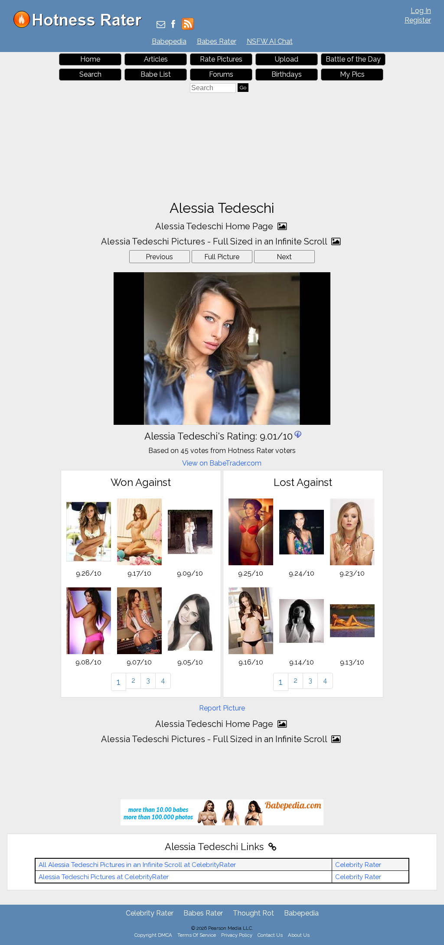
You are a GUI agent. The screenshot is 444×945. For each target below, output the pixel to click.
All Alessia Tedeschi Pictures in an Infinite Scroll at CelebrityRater (137, 865)
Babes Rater (216, 41)
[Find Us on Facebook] (173, 25)
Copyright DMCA (153, 935)
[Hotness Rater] (80, 26)
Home (90, 59)
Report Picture (222, 708)
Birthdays (286, 74)
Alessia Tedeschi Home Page (215, 226)
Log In (421, 11)
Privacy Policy (236, 935)
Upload (286, 59)
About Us (299, 935)
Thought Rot (253, 913)
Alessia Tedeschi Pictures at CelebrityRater (104, 877)
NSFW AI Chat (270, 41)
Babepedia (169, 41)
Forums (221, 74)
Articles (156, 59)
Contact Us (270, 935)
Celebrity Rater (358, 865)
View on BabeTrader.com (221, 463)
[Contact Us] (160, 25)
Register (418, 20)
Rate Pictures (221, 59)
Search (90, 74)
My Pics (352, 74)
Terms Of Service (196, 935)
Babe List (155, 74)
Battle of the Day (353, 59)
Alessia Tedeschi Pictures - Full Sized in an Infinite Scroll (215, 241)
